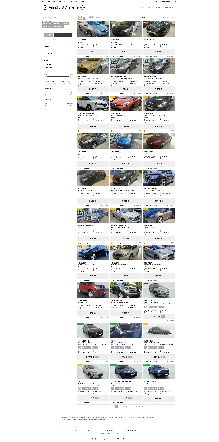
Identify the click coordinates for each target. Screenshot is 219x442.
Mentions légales (109, 430)
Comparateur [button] (168, 7)
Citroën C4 (56, 23)
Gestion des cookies (130, 430)
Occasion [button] (67, 35)
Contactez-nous (46, 1)
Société (158, 7)
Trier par (144, 17)
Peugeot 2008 (47, 23)
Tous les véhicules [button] (48, 35)
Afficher (167, 17)
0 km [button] (58, 35)
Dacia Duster (64, 23)
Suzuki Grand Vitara (58, 26)
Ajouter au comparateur (85, 56)
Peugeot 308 (46, 26)
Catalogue (150, 7)
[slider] (46, 76)
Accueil (142, 7)
